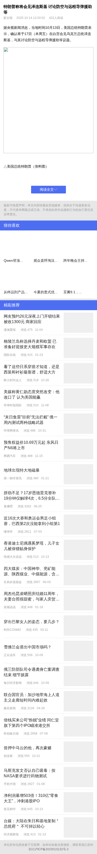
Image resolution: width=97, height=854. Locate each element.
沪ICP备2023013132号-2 (52, 850)
